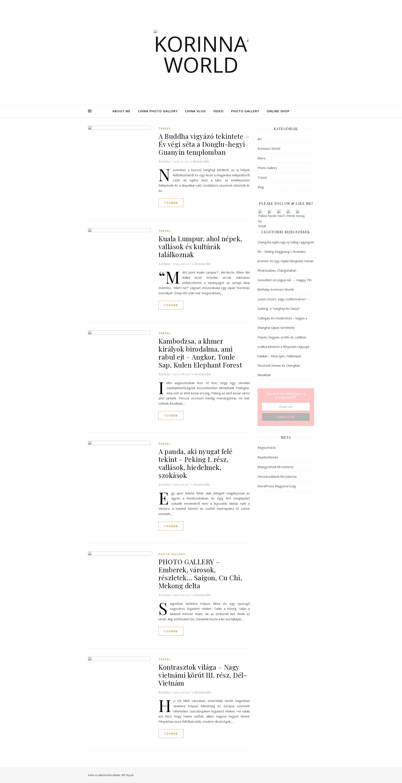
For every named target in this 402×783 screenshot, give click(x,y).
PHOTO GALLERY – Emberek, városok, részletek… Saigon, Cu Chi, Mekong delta (200, 573)
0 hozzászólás (199, 161)
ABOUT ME (121, 111)
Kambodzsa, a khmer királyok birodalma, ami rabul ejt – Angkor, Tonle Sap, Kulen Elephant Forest (200, 352)
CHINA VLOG (195, 111)
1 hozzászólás (200, 484)
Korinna (164, 161)
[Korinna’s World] (201, 52)
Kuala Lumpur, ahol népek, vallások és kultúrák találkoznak (200, 246)
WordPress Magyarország (277, 486)
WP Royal (127, 775)
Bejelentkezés (268, 457)
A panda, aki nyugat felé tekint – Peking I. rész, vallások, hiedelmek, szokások (195, 463)
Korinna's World (269, 148)
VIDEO (218, 111)
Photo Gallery (171, 554)
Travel (164, 128)
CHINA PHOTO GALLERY (158, 111)
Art (260, 139)
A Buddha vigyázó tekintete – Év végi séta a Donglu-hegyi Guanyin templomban (203, 144)
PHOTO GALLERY (245, 111)
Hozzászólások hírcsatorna (277, 476)
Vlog (261, 187)
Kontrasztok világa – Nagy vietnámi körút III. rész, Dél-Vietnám (202, 674)
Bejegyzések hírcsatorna (275, 467)
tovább (171, 203)
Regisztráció (267, 447)
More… (263, 158)
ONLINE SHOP (278, 111)
